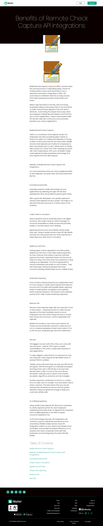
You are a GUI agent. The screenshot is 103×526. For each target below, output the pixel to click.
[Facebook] (12, 492)
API (54, 3)
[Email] (24, 492)
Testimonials (61, 3)
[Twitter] (16, 492)
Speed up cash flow (37, 466)
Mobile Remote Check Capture (42, 448)
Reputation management (41, 3)
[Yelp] (8, 492)
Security (33, 478)
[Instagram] (20, 492)
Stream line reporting (38, 470)
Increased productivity (38, 459)
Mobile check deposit (23, 3)
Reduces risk (34, 474)
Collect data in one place (40, 463)
